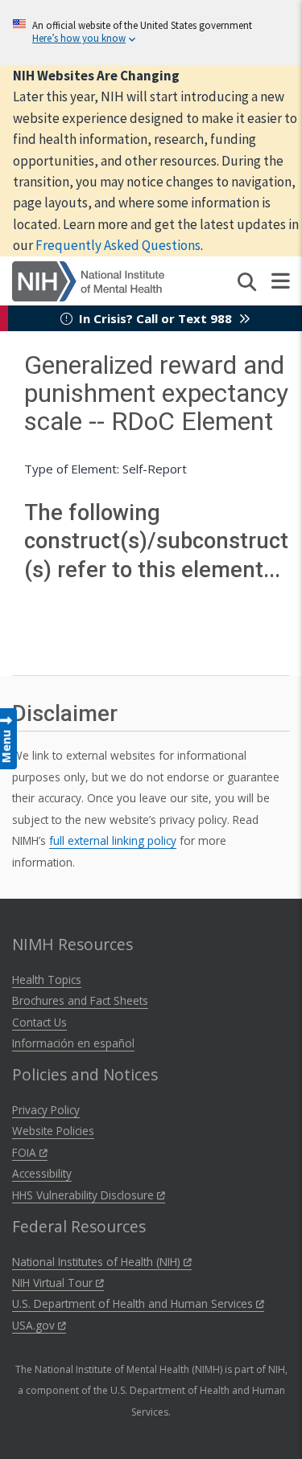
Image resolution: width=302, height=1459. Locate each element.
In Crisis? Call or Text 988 (155, 318)
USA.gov (35, 1325)
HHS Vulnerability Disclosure (84, 1195)
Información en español (73, 1043)
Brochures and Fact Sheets (80, 1000)
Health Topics (46, 979)
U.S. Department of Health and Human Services (134, 1303)
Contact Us (39, 1022)
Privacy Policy (46, 1109)
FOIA (25, 1152)
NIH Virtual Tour (54, 1282)
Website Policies (53, 1130)
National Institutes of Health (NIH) (98, 1261)
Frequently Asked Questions (118, 245)
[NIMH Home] (88, 280)
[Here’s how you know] (151, 32)
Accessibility (42, 1173)
